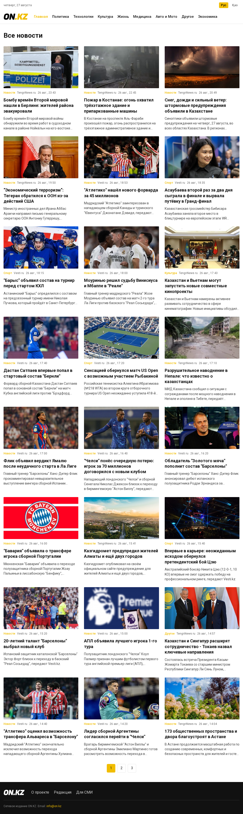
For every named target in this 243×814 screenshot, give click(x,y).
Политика (60, 16)
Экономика (207, 16)
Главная (41, 16)
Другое (188, 16)
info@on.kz (54, 806)
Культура (105, 16)
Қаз (235, 5)
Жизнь (123, 16)
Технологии (83, 16)
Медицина (142, 16)
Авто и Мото (166, 16)
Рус (223, 5)
